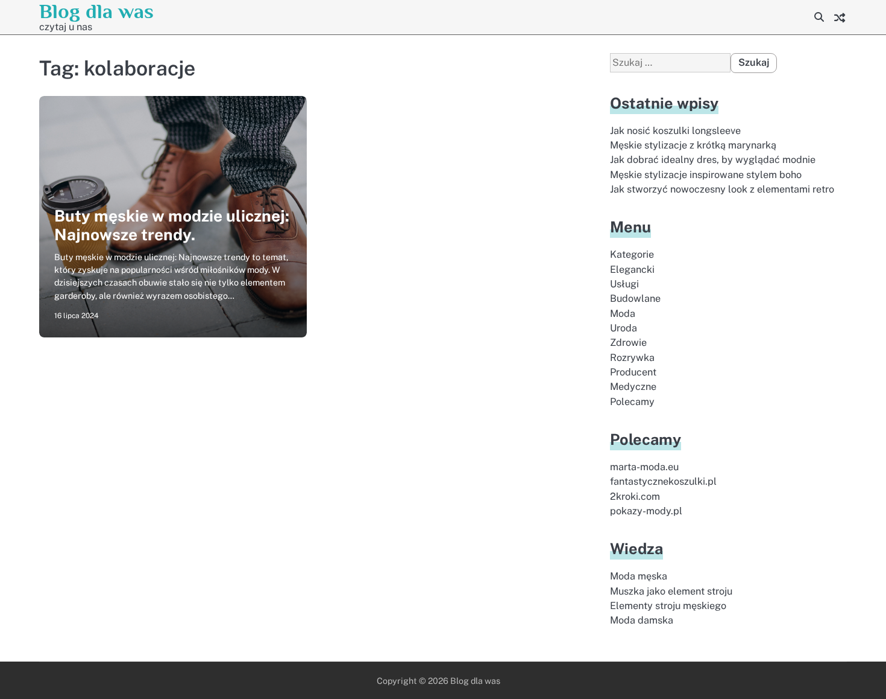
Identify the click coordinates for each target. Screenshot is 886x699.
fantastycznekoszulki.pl (663, 481)
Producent (633, 372)
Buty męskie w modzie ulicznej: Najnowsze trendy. (171, 225)
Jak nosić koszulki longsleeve (675, 130)
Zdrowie (628, 342)
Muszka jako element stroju (671, 591)
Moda (622, 313)
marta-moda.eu (644, 467)
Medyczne (633, 386)
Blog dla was (96, 11)
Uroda (623, 328)
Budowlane (635, 298)
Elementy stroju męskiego (668, 605)
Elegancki (632, 269)
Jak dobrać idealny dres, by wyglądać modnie (712, 159)
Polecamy (632, 401)
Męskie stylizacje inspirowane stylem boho (706, 174)
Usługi (624, 284)
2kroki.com (635, 496)
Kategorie (632, 254)
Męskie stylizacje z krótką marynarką (693, 145)
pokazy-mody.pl (646, 511)
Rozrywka (632, 357)
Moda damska (641, 620)
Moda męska (638, 576)
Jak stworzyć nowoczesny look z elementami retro (722, 189)
